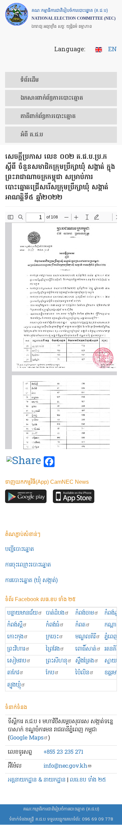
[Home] (16, 14)
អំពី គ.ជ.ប (31, 135)
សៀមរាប (16, 661)
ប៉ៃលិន (82, 673)
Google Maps (26, 738)
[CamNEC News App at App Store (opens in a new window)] (74, 498)
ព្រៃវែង (53, 649)
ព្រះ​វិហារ (16, 649)
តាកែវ (13, 673)
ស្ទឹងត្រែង (84, 661)
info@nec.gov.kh (65, 766)
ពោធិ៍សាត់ (85, 649)
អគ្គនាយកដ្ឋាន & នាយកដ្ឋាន (36, 780)
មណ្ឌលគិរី (85, 637)
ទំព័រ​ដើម (29, 80)
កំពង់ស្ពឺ (14, 625)
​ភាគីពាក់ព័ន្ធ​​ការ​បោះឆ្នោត (48, 116)
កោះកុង (15, 637)
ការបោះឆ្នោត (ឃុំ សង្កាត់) (31, 580)
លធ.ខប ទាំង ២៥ (88, 780)
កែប (50, 673)
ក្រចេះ (52, 637)
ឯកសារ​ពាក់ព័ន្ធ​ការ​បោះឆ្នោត (51, 98)
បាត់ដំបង (55, 613)
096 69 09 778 (97, 819)
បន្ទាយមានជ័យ (22, 613)
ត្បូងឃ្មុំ (14, 685)
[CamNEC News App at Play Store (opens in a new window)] (26, 498)
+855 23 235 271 (63, 752)
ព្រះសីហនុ (56, 661)
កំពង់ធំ (52, 625)
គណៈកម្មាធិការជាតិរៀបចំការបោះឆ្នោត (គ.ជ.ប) (61, 809)
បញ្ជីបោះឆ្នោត (19, 549)
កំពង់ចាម (84, 613)
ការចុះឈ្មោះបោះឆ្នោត (28, 565)
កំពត (80, 625)
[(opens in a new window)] (23, 462)
